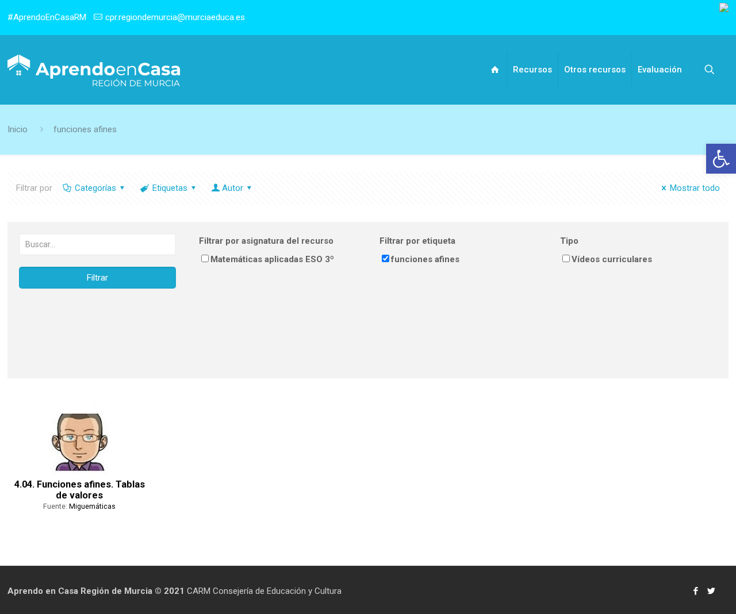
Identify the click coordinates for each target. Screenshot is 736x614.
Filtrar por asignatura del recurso (266, 241)
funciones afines (85, 129)
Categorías (95, 188)
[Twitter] (711, 591)
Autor (232, 188)
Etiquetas (169, 188)
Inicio (17, 129)
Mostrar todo (695, 188)
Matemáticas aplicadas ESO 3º (272, 259)
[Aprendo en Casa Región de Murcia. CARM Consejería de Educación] (93, 69)
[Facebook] (695, 591)
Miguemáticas (92, 506)
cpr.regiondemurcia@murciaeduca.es (175, 17)
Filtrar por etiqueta (417, 241)
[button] (721, 159)
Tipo (569, 241)
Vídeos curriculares (612, 259)
